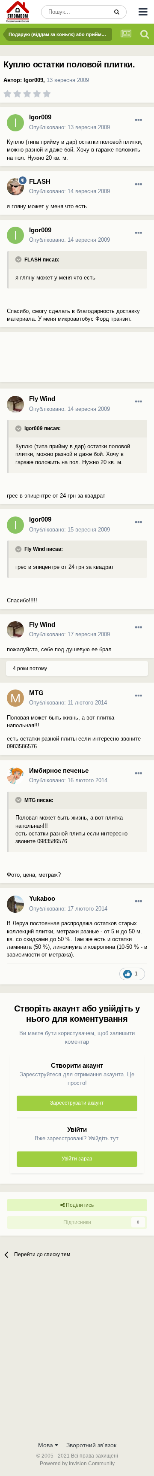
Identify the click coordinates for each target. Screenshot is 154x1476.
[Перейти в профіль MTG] (15, 698)
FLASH (39, 181)
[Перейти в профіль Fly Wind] (15, 404)
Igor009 (33, 80)
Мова (46, 1445)
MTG (36, 692)
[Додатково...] (138, 120)
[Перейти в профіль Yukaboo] (15, 904)
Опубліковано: (69, 127)
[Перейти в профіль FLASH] (15, 186)
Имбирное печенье (59, 770)
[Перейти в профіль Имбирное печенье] (15, 775)
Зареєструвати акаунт (77, 1103)
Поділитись (79, 1205)
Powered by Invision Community (77, 1464)
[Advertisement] (68, 360)
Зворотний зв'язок (91, 1445)
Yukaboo (42, 898)
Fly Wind (42, 398)
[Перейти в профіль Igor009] (15, 122)
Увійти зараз (77, 1159)
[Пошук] (116, 12)
